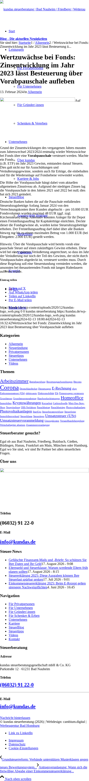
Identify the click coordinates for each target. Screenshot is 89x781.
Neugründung (18, 348)
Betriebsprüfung (37, 382)
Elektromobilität (46, 393)
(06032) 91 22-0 (17, 685)
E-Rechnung (61, 388)
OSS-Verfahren (28, 407)
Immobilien (6, 403)
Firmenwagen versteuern (71, 393)
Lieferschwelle (60, 403)
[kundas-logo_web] (42, 9)
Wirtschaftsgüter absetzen (12, 425)
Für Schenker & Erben (24, 615)
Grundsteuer (6, 398)
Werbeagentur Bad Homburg (20, 725)
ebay (74, 389)
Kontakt (14, 639)
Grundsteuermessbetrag (25, 398)
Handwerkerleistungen (48, 398)
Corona (9, 387)
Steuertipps (16, 355)
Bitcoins (77, 382)
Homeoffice (72, 397)
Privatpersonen (19, 352)
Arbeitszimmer (14, 381)
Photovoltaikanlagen (16, 411)
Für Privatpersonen (22, 604)
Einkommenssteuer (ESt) (12, 393)
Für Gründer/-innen (22, 612)
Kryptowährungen (27, 403)
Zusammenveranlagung (38, 425)
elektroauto (31, 393)
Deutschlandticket (28, 389)
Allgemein (35, 92)
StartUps (37, 412)
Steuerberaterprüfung (53, 412)
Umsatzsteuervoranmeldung (22, 420)
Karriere (14, 623)
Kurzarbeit (47, 403)
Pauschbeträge (58, 407)
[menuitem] (49, 740)
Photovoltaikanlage (75, 407)
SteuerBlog (16, 627)
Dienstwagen (44, 389)
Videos (13, 363)
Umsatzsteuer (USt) (60, 416)
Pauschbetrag (43, 407)
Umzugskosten (51, 421)
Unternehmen (18, 359)
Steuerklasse (26, 416)
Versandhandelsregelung (72, 421)
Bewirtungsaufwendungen (59, 382)
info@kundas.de (18, 542)
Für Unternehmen (21, 608)
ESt (56, 393)
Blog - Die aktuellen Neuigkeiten (23, 39)
